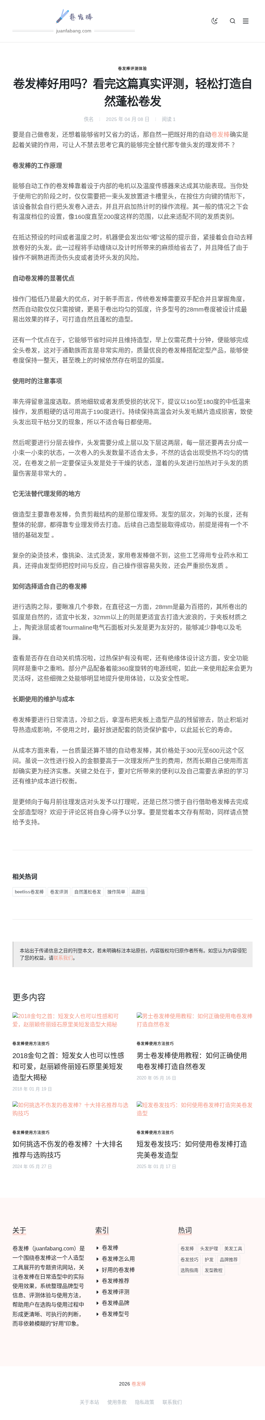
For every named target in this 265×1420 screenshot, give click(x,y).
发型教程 (214, 1270)
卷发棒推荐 (115, 1281)
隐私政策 (144, 1402)
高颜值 (138, 891)
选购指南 (189, 1270)
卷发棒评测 (115, 1292)
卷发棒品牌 (115, 1303)
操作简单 (116, 891)
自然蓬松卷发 (87, 891)
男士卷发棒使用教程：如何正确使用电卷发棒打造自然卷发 (192, 1061)
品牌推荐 (229, 1259)
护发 (209, 1259)
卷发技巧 (189, 1259)
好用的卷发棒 (118, 1270)
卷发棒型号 (115, 1314)
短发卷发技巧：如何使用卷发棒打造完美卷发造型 (192, 1149)
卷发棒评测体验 (132, 69)
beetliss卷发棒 (29, 891)
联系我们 (63, 958)
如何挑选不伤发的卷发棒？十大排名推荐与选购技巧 (67, 1149)
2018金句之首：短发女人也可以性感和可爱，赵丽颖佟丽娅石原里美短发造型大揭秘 (68, 1067)
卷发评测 (59, 891)
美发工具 (233, 1248)
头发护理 (209, 1248)
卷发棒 (220, 134)
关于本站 (89, 1402)
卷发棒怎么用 (118, 1259)
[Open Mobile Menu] (245, 21)
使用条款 (117, 1402)
